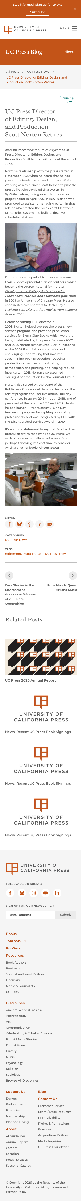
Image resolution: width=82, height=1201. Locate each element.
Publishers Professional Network (29, 389)
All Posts (12, 71)
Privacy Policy (16, 1192)
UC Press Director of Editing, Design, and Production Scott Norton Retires (36, 80)
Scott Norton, (33, 554)
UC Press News (38, 71)
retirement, (13, 554)
